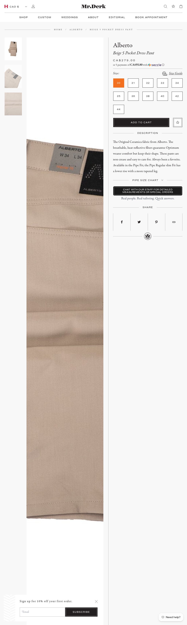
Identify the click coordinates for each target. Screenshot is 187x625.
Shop (23, 17)
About (93, 17)
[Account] (33, 6)
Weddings (69, 17)
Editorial (117, 17)
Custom (44, 17)
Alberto (76, 30)
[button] (147, 65)
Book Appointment (151, 17)
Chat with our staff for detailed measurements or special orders (148, 191)
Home (58, 30)
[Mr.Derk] (93, 6)
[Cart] (181, 6)
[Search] (165, 6)
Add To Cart (141, 122)
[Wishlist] (173, 6)
